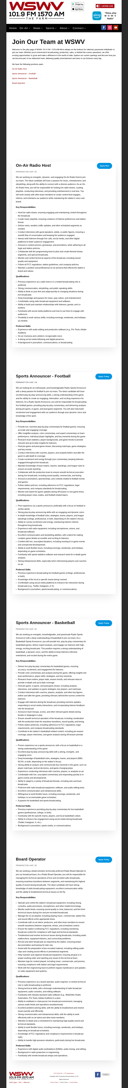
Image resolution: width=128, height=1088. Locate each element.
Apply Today (103, 376)
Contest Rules (74, 1082)
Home (13, 28)
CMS (19, 1082)
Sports (50, 28)
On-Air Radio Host (19, 69)
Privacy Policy (54, 1082)
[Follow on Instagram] (109, 27)
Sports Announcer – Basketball (24, 78)
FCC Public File (58, 1073)
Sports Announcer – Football (24, 73)
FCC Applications (69, 1073)
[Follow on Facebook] (103, 27)
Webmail (27, 1082)
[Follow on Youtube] (115, 27)
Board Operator (18, 83)
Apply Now (104, 166)
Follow (105, 1074)
